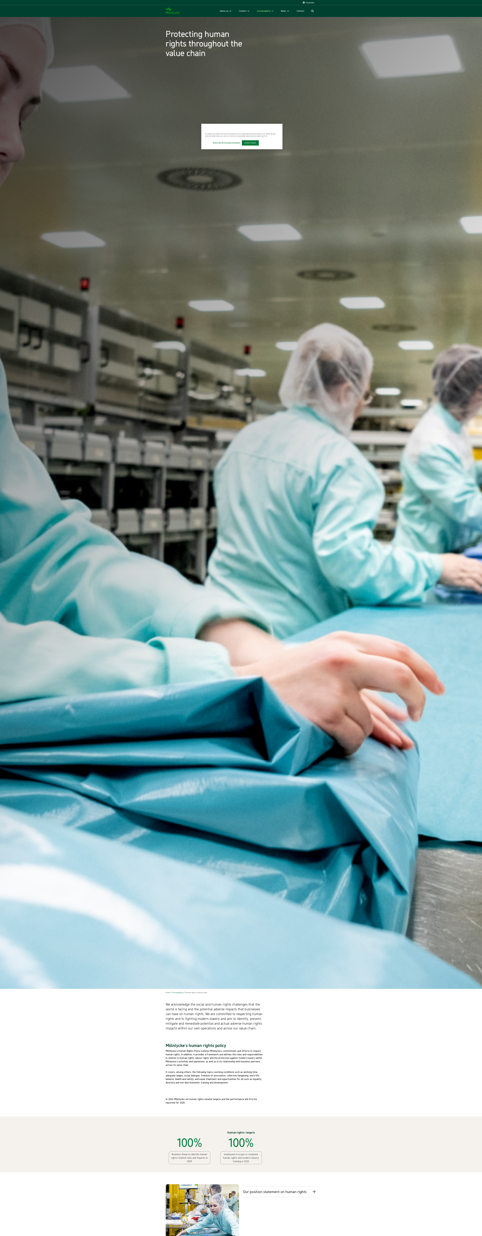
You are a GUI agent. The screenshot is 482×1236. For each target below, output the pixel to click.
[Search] (312, 11)
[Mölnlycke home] (173, 11)
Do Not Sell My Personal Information (226, 143)
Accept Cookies (250, 143)
